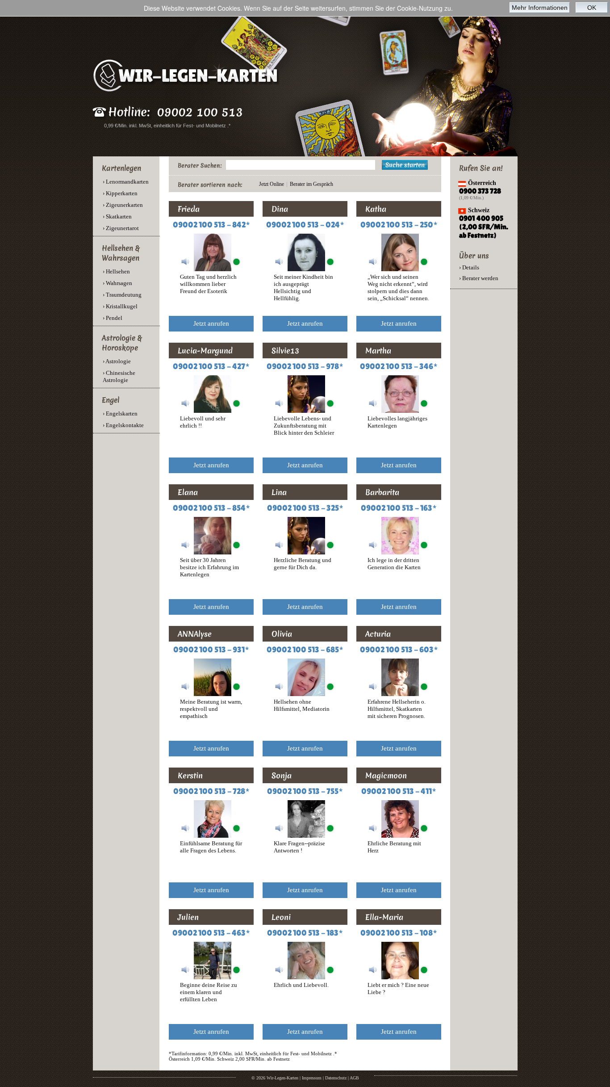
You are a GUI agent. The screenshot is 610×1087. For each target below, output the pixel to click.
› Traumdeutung (122, 294)
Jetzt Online (271, 184)
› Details (469, 267)
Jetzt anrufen (211, 323)
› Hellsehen (116, 271)
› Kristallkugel (120, 306)
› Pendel (112, 318)
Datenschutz (336, 1077)
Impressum (312, 1077)
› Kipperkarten (120, 193)
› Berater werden (478, 278)
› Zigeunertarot (121, 228)
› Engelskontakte (123, 425)
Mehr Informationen (540, 7)
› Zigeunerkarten (123, 204)
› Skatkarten (117, 216)
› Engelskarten (120, 413)
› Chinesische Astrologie (119, 376)
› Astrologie (117, 361)
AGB (354, 1077)
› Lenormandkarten (126, 181)
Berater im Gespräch (311, 184)
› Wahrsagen (117, 283)
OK (591, 7)
